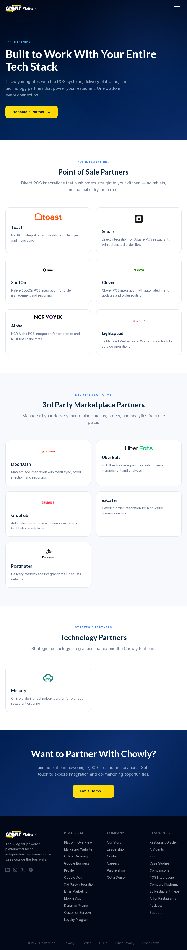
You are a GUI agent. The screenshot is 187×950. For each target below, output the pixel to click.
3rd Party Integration (79, 884)
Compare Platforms (164, 884)
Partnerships (116, 870)
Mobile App (72, 898)
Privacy (69, 943)
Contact (113, 856)
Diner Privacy (124, 943)
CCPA (103, 943)
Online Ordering (76, 856)
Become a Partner (31, 112)
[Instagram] (15, 870)
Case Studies (159, 863)
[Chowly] (20, 8)
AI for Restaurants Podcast (163, 901)
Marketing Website (78, 849)
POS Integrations (162, 877)
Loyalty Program (76, 920)
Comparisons (159, 870)
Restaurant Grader (163, 842)
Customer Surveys (78, 912)
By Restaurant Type (164, 891)
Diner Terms (151, 943)
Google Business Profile (76, 866)
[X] (23, 870)
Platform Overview (78, 842)
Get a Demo (93, 791)
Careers (113, 863)
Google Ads (73, 877)
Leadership (115, 849)
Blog (153, 856)
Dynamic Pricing (76, 905)
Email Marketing (76, 891)
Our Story (114, 842)
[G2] (31, 870)
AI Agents (157, 849)
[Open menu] (177, 8)
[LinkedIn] (7, 870)
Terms (86, 943)
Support (156, 912)
